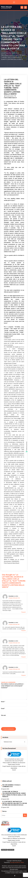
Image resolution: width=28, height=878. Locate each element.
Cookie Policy (11, 849)
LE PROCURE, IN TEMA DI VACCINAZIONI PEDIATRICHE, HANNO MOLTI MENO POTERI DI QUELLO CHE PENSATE (14, 794)
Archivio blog (13, 51)
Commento (4, 687)
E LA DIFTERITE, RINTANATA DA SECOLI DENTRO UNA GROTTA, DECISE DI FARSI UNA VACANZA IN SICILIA (14, 803)
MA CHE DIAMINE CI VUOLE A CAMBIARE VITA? (11, 785)
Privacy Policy (4, 849)
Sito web (3, 715)
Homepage (4, 51)
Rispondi (23, 612)
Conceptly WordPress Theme (17, 862)
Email (3, 708)
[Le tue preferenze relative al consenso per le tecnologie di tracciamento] (26, 446)
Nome (3, 701)
